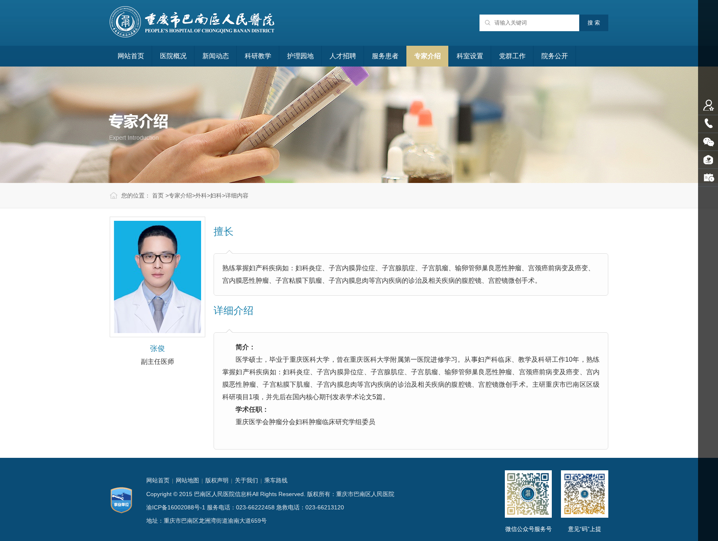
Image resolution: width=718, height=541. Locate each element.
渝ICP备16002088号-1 (175, 507)
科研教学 (258, 55)
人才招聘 (342, 55)
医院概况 (173, 55)
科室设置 (470, 55)
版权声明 (217, 480)
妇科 (216, 195)
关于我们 (246, 480)
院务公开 (554, 55)
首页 (158, 195)
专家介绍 (427, 55)
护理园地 (300, 55)
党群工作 (512, 55)
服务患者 (385, 55)
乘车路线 (276, 480)
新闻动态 (215, 55)
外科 (201, 195)
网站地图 (187, 480)
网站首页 (131, 55)
